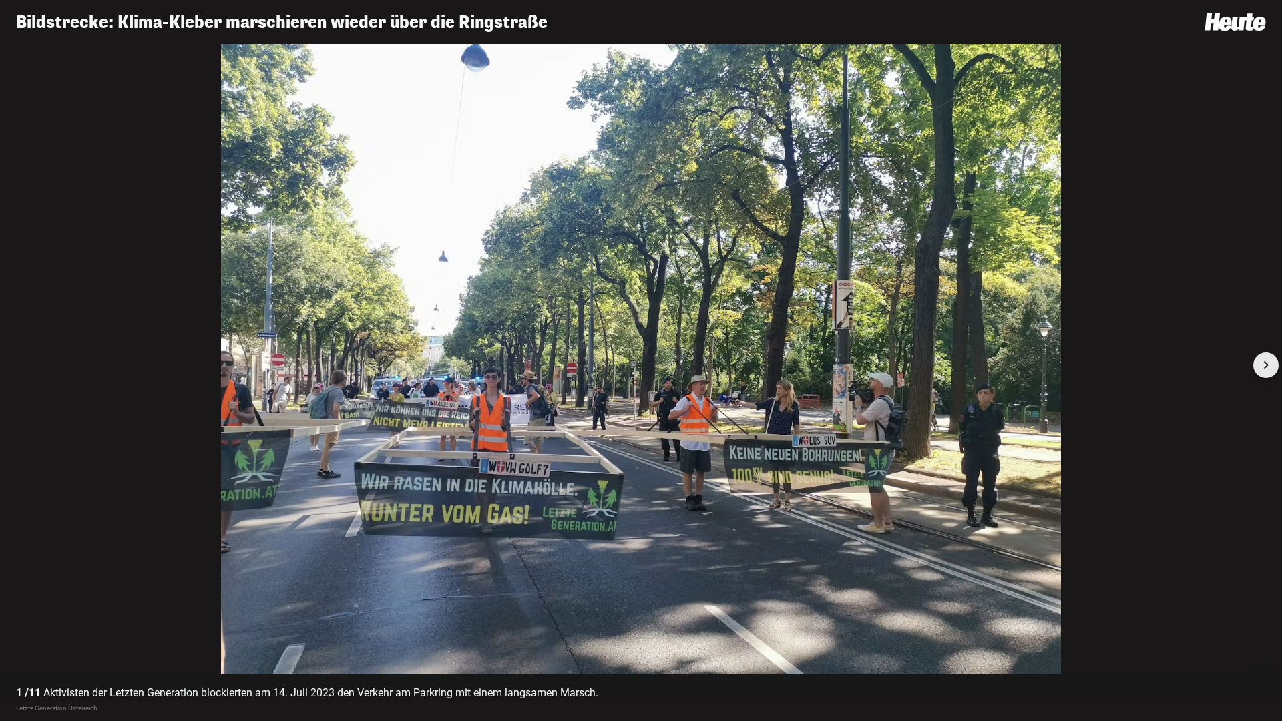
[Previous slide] (16, 365)
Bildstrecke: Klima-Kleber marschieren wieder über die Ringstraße (282, 22)
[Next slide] (1266, 365)
